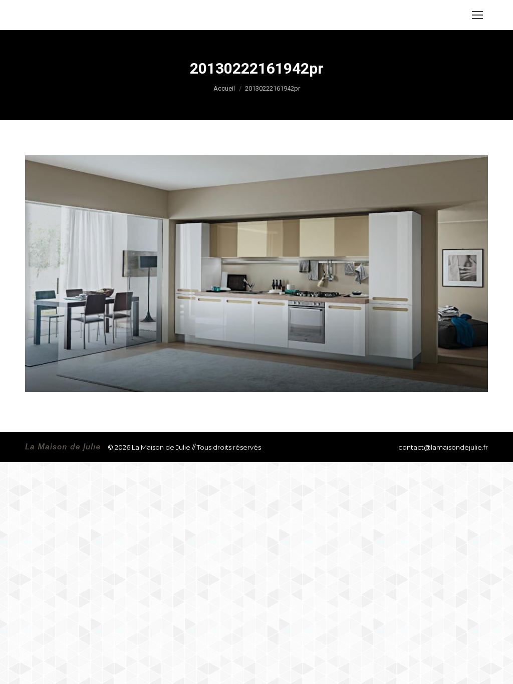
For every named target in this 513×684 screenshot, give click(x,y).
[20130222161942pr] (256, 273)
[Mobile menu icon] (477, 15)
